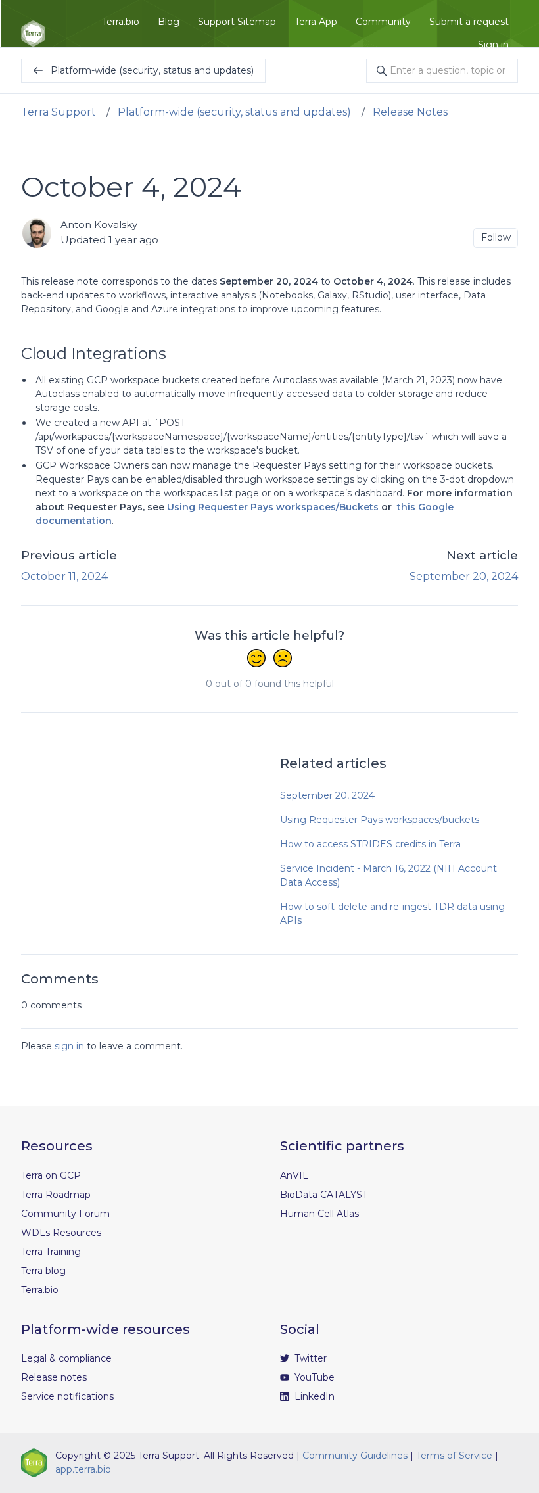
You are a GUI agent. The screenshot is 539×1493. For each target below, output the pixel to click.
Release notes (54, 1377)
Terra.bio (120, 22)
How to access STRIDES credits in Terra (370, 844)
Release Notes (410, 112)
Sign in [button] (493, 45)
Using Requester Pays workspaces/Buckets (273, 507)
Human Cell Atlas (319, 1214)
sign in (69, 1046)
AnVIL (294, 1175)
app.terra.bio (83, 1469)
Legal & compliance (66, 1358)
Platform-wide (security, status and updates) (234, 112)
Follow (496, 237)
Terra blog (43, 1271)
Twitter (309, 1358)
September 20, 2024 (464, 576)
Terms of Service (454, 1455)
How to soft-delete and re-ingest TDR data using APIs (392, 913)
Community (383, 22)
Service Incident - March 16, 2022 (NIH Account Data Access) (388, 875)
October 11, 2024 (64, 576)
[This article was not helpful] (282, 659)
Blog (168, 22)
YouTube (313, 1377)
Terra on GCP (51, 1175)
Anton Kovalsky (98, 224)
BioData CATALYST (323, 1194)
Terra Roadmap (56, 1194)
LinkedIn (313, 1396)
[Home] (33, 33)
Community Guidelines (355, 1455)
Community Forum (65, 1214)
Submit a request (469, 22)
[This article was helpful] (256, 659)
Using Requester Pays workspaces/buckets (379, 820)
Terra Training (51, 1252)
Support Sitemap (237, 22)
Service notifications (67, 1396)
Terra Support (58, 112)
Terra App (315, 22)
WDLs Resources (61, 1233)
